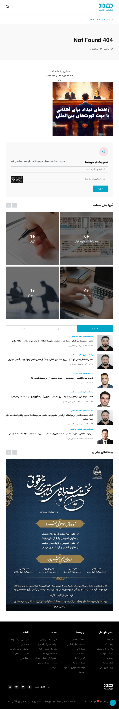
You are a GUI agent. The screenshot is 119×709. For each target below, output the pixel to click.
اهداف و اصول (78, 640)
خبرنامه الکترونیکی (48, 640)
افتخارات (81, 654)
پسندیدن (94, 49)
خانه (111, 19)
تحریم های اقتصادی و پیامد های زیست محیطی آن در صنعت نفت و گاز (62, 378)
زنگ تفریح (108, 663)
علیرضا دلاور (79, 382)
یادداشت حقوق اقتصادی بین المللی (81, 392)
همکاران (81, 649)
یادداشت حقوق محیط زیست (84, 373)
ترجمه (24, 328)
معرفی (110, 658)
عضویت (100, 188)
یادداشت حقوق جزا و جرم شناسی (82, 336)
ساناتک (87, 701)
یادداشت (95, 328)
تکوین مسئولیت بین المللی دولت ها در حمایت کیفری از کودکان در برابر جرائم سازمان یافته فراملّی (52, 341)
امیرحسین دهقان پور (75, 345)
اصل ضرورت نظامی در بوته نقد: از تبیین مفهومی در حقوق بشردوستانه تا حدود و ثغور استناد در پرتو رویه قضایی (49, 417)
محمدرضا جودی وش (75, 438)
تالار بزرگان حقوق (105, 649)
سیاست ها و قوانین (76, 644)
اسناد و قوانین (106, 654)
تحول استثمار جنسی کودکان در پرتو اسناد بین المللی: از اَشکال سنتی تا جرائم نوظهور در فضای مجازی (50, 359)
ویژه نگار (109, 644)
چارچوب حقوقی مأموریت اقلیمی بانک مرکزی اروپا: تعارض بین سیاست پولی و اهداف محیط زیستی (50, 434)
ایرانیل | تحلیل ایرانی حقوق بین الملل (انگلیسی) (19, 653)
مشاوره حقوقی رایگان (47, 663)
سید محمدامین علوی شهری (73, 401)
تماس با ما (80, 658)
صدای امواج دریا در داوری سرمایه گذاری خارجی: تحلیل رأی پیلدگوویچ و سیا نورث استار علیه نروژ (52, 396)
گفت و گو (59, 328)
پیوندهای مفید (106, 668)
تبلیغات (54, 668)
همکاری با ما (79, 663)
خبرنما (110, 640)
